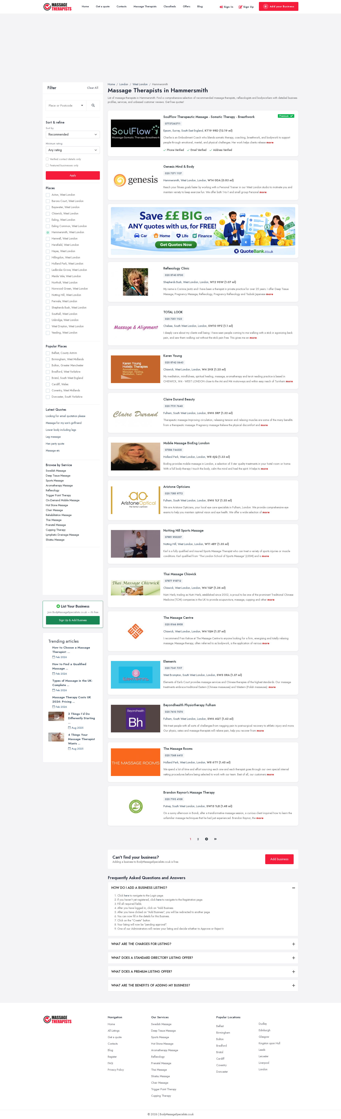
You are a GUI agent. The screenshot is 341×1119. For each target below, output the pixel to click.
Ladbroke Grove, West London (69, 270)
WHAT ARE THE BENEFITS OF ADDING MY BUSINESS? (150, 985)
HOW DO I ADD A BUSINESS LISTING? (139, 887)
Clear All (92, 88)
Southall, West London (64, 314)
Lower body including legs (61, 430)
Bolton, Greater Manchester (67, 365)
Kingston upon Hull (269, 1043)
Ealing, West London (63, 220)
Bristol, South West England (67, 378)
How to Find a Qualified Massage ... (69, 666)
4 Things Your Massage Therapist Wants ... (81, 739)
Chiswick (168, 369)
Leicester (264, 1056)
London (201, 180)
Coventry (221, 1065)
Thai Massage (53, 520)
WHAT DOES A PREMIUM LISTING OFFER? (141, 971)
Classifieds (170, 6)
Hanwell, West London (65, 238)
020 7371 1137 (173, 173)
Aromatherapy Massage (59, 485)
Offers (186, 6)
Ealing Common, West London (69, 226)
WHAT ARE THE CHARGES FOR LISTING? (141, 944)
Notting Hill (169, 544)
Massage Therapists (145, 6)
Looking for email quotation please (65, 416)
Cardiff (220, 1059)
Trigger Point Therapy (58, 495)
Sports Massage (55, 480)
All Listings (113, 1031)
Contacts (121, 6)
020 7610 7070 (174, 712)
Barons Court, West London (67, 201)
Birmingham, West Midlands (68, 359)
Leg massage (53, 437)
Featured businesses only (64, 165)
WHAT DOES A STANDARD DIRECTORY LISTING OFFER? (152, 957)
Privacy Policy (116, 1070)
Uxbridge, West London (65, 320)
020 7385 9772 (174, 493)
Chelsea (167, 326)
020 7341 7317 (173, 668)
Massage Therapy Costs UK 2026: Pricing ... (71, 699)
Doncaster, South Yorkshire (67, 397)
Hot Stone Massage (57, 505)
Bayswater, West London (66, 207)
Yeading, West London (64, 333)
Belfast (220, 1026)
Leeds (262, 1050)
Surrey (176, 131)
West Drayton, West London (68, 326)
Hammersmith (171, 180)
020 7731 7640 (174, 406)
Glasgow (264, 1037)
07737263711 (172, 123)
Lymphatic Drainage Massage (62, 535)
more (270, 142)
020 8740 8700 (174, 275)
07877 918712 (173, 581)
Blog (200, 6)
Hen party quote (55, 444)
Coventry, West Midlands (66, 390)
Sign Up (248, 7)
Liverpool (264, 1063)
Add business (279, 859)
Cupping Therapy (56, 530)
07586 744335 (173, 450)
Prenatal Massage (56, 525)
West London (188, 180)
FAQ (110, 1063)
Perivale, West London (64, 301)
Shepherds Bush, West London (69, 307)
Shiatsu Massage (55, 540)
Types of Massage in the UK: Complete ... (72, 683)
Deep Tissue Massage (58, 476)
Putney (167, 806)
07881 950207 (173, 537)
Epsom (167, 131)
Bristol (219, 1052)
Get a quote (103, 6)
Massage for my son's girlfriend (64, 423)
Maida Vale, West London (66, 276)
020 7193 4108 (174, 799)
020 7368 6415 (174, 755)
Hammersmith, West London (68, 232)
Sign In (228, 7)
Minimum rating (54, 143)
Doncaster (222, 1072)
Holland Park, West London (67, 263)
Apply (73, 175)
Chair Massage (54, 510)
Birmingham (223, 1033)
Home (85, 6)
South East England (192, 131)
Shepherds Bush (172, 282)
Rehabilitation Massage (58, 515)
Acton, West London (63, 195)
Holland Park (170, 457)
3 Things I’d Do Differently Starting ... (81, 718)
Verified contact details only (65, 159)
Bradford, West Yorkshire (66, 372)
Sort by (49, 128)
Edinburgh (264, 1030)
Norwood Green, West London (70, 289)
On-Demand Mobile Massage (62, 500)
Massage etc (53, 450)
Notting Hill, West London (66, 295)
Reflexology (52, 490)
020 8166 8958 (174, 624)
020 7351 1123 (173, 319)
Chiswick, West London (65, 213)
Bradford (221, 1046)
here (126, 895)
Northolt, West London (65, 282)
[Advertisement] (170, 52)
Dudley (263, 1024)
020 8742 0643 (174, 362)
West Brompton (172, 675)
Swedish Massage (56, 471)
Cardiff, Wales (60, 384)
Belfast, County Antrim (64, 353)
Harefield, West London (65, 245)
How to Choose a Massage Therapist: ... (71, 649)
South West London (185, 326)
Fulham (167, 413)
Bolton (220, 1039)
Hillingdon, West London (66, 257)
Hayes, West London (63, 251)
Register (112, 1057)
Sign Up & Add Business (73, 620)
